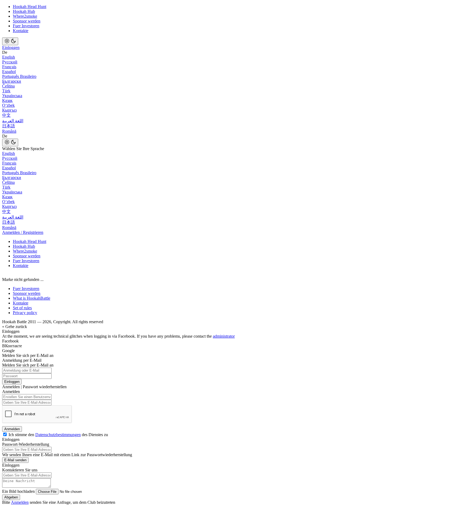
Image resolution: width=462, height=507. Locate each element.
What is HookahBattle (31, 298)
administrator (224, 336)
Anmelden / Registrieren (22, 232)
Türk (6, 91)
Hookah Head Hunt (29, 6)
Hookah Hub (24, 11)
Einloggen (11, 47)
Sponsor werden (26, 21)
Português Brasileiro (19, 76)
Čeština (8, 86)
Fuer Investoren (26, 26)
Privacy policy (25, 312)
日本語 (8, 126)
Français (9, 66)
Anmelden (12, 429)
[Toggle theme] (10, 41)
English (8, 57)
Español (9, 71)
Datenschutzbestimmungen (58, 434)
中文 (6, 115)
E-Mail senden (15, 460)
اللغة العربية (12, 121)
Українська (12, 95)
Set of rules (22, 308)
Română (9, 131)
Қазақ (7, 100)
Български (11, 81)
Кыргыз (9, 110)
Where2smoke (25, 16)
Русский (9, 62)
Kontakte (20, 30)
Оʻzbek (8, 105)
